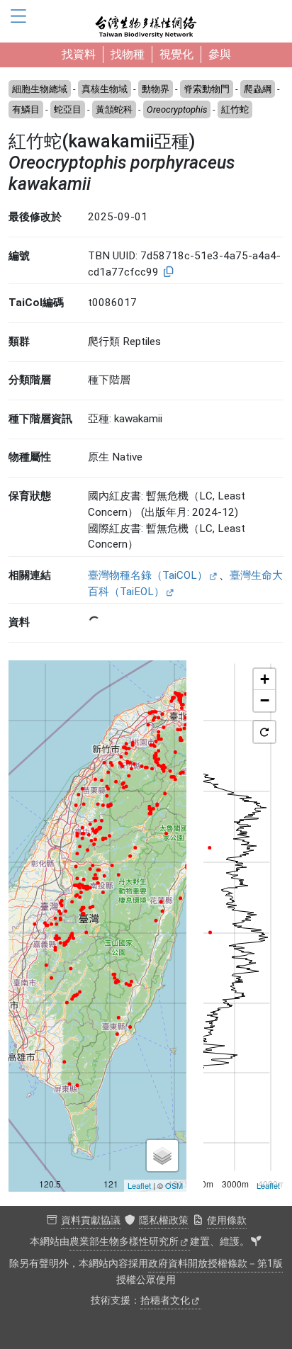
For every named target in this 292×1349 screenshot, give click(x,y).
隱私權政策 (164, 1220)
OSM (174, 1185)
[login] (255, 1242)
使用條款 (227, 1220)
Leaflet (139, 1185)
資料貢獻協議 (90, 1220)
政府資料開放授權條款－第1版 (215, 1264)
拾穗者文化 (165, 1300)
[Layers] (162, 1155)
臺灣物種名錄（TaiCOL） (148, 575)
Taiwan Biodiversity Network (146, 21)
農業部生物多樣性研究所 (124, 1242)
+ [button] (264, 679)
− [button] (264, 700)
